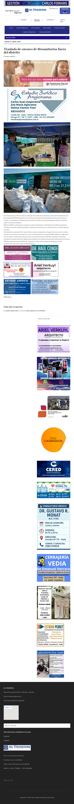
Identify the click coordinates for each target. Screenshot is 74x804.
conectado (22, 311)
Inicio (11, 28)
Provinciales (35, 28)
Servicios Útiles (62, 20)
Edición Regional (22, 28)
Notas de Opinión (45, 32)
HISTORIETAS (50, 20)
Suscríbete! (10, 11)
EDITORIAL (24, 20)
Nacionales (47, 28)
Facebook (6, 736)
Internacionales (59, 28)
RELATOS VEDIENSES (37, 20)
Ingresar (18, 13)
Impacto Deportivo (29, 32)
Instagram (7, 740)
